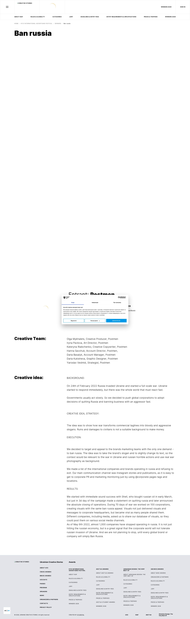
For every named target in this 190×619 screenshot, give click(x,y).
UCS (126, 615)
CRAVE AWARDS (45, 572)
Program (43, 587)
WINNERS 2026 (166, 7)
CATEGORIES (57, 17)
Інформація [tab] (95, 302)
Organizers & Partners (49, 599)
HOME (16, 23)
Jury (98, 585)
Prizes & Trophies (151, 17)
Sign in (182, 7)
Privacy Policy (46, 607)
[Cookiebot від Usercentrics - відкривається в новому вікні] (120, 297)
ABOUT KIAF (18, 17)
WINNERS (58, 23)
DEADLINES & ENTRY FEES (90, 17)
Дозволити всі (116, 320)
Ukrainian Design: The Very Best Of (166, 614)
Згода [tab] (72, 302)
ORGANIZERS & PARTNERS (160, 577)
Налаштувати (94, 320)
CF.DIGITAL (80, 615)
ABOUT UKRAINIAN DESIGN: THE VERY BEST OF (134, 575)
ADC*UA (148, 615)
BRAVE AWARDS (45, 575)
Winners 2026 (101, 606)
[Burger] (7, 7)
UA (5, 610)
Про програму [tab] (117, 302)
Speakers (43, 591)
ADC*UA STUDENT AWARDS (105, 602)
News (42, 595)
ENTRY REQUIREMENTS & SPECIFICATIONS (121, 17)
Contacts (44, 603)
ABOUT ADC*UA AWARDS (104, 573)
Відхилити (74, 320)
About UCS (44, 568)
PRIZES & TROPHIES (157, 602)
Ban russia (67, 23)
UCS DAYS (43, 579)
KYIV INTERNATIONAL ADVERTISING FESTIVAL (36, 23)
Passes (42, 583)
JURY (71, 17)
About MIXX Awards (158, 573)
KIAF (136, 615)
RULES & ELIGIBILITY (38, 17)
